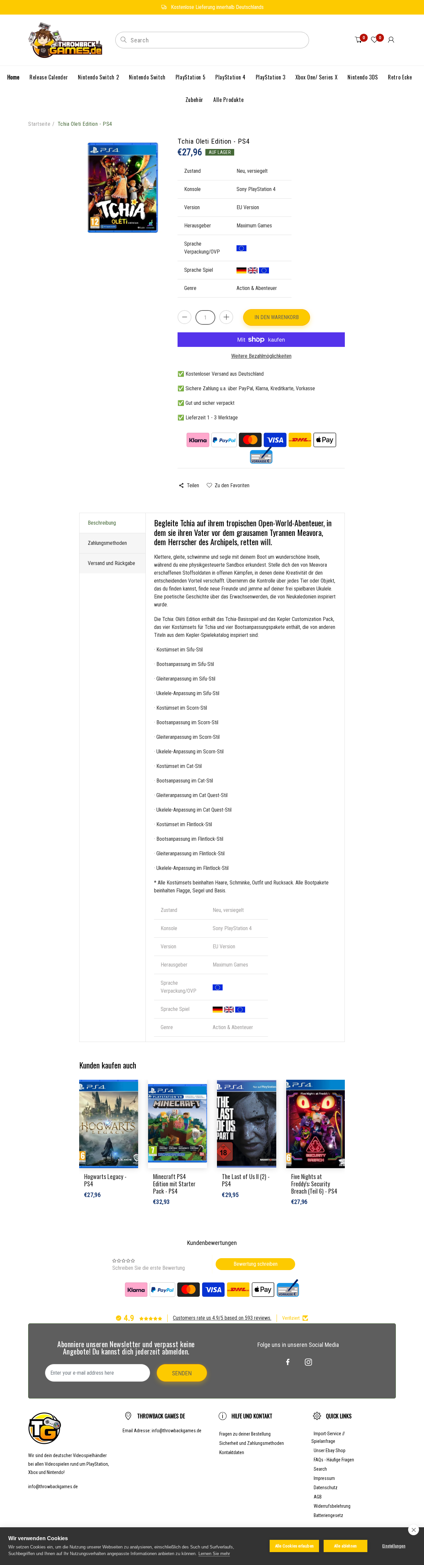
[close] (413, 1529)
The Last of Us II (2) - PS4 (246, 1180)
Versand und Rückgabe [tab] (111, 563)
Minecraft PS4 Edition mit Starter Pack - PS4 (174, 1183)
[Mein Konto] (391, 40)
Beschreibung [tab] (102, 523)
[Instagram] (308, 1362)
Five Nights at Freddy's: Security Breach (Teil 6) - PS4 (314, 1183)
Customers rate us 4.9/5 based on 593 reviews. (222, 1318)
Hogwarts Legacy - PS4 (105, 1180)
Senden (182, 1373)
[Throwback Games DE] (66, 39)
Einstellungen (393, 1546)
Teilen (193, 485)
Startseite (39, 124)
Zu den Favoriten (232, 485)
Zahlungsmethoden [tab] (107, 543)
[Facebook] (288, 1362)
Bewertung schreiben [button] (256, 1264)
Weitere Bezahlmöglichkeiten (261, 356)
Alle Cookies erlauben (294, 1545)
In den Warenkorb (276, 317)
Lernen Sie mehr (214, 1553)
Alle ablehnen (345, 1546)
